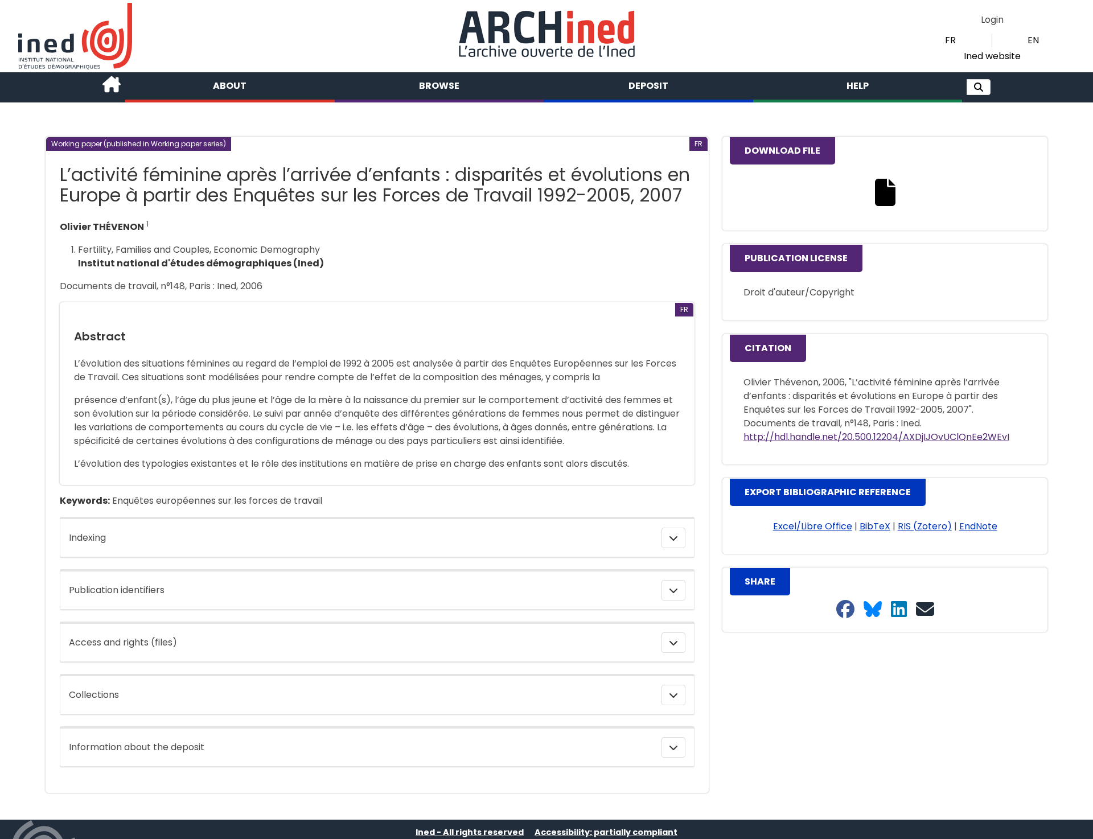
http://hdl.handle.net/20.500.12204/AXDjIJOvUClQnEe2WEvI (876, 436)
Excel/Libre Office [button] (812, 526)
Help (858, 85)
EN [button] (1033, 40)
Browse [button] (439, 85)
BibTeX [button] (875, 526)
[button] (979, 87)
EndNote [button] (978, 526)
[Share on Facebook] (845, 610)
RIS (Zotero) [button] (925, 526)
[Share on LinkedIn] (899, 610)
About (229, 85)
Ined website (992, 56)
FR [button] (950, 40)
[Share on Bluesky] (873, 610)
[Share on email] (925, 610)
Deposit (648, 85)
